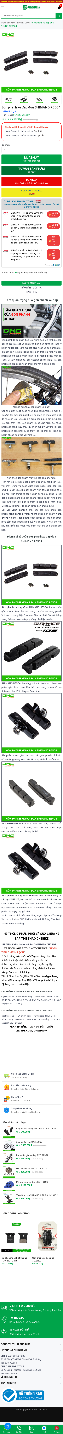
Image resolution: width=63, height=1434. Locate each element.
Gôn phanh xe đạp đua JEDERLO (43, 1259)
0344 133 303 (24, 1100)
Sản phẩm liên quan (15, 1213)
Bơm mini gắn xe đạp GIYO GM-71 (32, 1155)
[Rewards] (7, 1426)
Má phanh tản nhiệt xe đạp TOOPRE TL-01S (14, 1259)
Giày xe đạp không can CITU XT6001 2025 (36, 1128)
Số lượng (6, 145)
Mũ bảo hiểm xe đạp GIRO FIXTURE (32, 1182)
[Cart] (59, 8)
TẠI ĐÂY (40, 135)
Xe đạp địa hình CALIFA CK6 (29, 1142)
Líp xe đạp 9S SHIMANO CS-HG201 (32, 1169)
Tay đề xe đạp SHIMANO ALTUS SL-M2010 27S (38, 1195)
